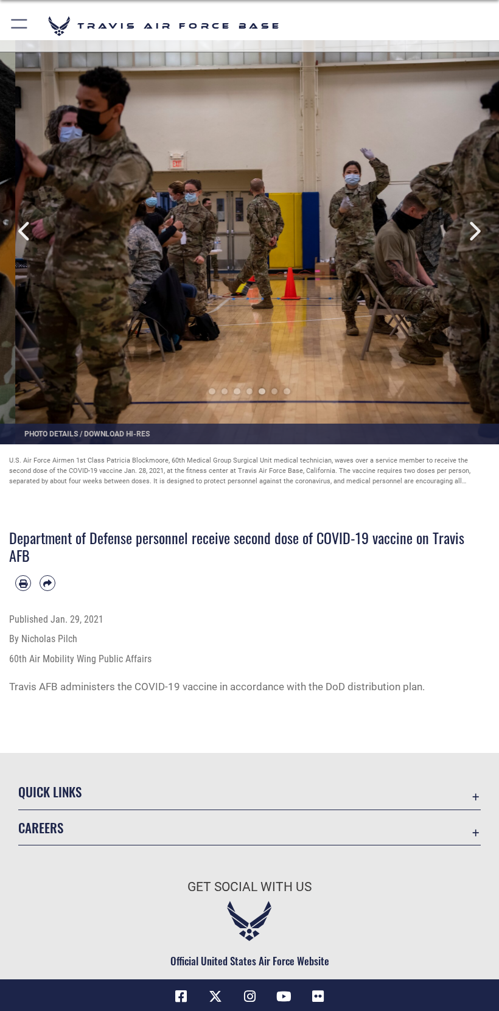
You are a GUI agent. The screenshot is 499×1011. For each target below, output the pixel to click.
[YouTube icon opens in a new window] (283, 996)
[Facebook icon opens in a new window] (181, 996)
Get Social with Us (249, 887)
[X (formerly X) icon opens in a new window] (215, 996)
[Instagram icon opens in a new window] (249, 996)
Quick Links (50, 791)
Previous (25, 231)
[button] (20, 26)
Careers (40, 827)
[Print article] (23, 583)
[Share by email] (47, 583)
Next (474, 231)
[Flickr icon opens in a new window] (318, 996)
